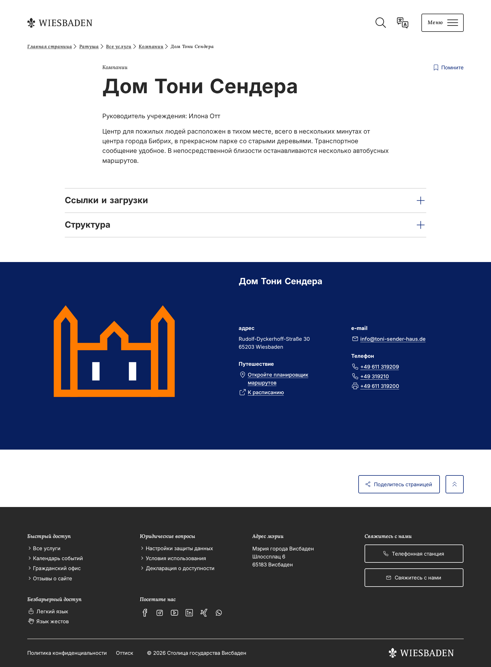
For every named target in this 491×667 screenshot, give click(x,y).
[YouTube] (174, 613)
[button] (245, 200)
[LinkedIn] (189, 613)
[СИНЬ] (204, 613)
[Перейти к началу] (455, 484)
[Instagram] (160, 613)
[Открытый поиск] (380, 23)
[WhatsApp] (219, 613)
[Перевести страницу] (403, 23)
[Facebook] (145, 613)
